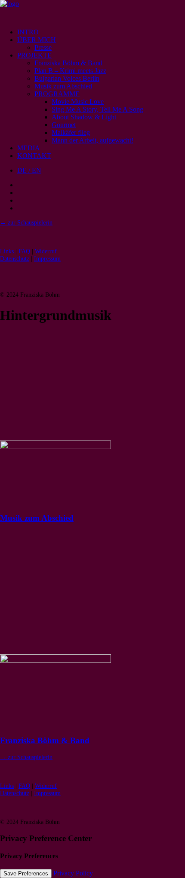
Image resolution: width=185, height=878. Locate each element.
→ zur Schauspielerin (26, 222)
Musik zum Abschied (63, 86)
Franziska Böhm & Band (68, 63)
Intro (28, 32)
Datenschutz (14, 258)
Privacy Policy (73, 873)
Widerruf (46, 251)
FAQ (24, 251)
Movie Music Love (78, 101)
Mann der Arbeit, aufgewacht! (92, 140)
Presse (43, 47)
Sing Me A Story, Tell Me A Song (97, 109)
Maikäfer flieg (71, 132)
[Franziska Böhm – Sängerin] (92, 10)
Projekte (34, 55)
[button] (55, 446)
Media (28, 148)
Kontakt (34, 155)
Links (7, 251)
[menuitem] (101, 32)
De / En (29, 170)
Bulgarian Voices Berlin (66, 78)
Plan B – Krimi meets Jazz (70, 70)
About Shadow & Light (84, 117)
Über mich (36, 39)
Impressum (47, 258)
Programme (57, 93)
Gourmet (64, 124)
